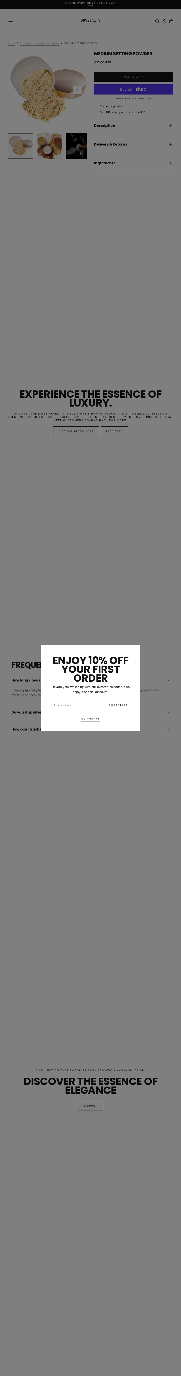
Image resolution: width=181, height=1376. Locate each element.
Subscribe (118, 705)
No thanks (90, 718)
